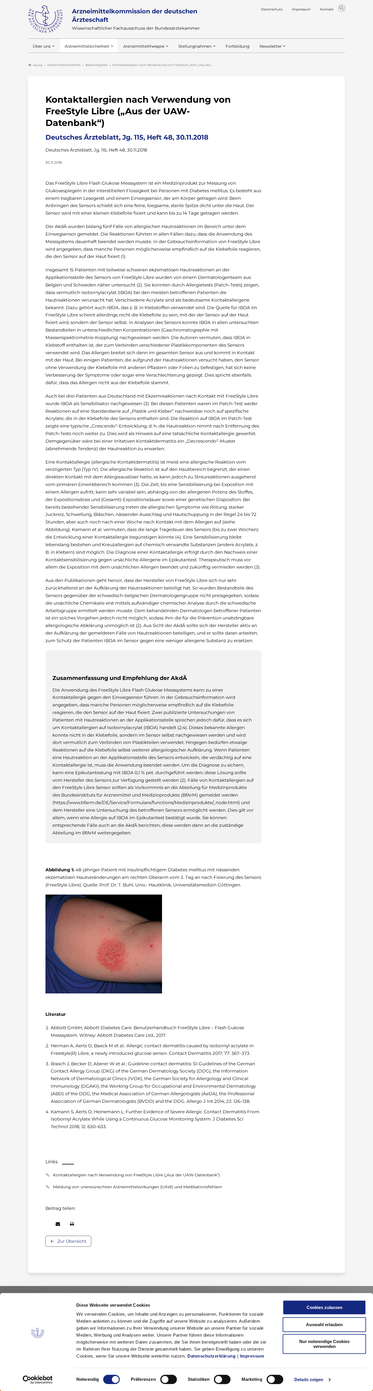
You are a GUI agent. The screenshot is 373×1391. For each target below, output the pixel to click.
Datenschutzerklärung (211, 1355)
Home (37, 65)
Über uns (42, 46)
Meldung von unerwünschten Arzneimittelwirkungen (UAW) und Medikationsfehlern (137, 1187)
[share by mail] (57, 1223)
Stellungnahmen (195, 46)
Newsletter (270, 46)
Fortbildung (237, 46)
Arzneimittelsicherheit (87, 46)
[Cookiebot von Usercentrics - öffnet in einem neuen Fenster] (37, 1379)
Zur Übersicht (72, 1241)
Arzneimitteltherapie (143, 46)
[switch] (168, 1379)
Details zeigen (308, 1379)
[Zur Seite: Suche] (342, 8)
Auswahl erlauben (324, 1324)
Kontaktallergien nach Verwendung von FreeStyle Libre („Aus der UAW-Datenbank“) (136, 1175)
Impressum (252, 1355)
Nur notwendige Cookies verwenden (324, 1344)
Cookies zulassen (324, 1307)
